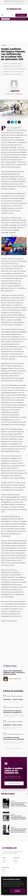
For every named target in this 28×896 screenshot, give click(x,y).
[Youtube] (16, 3)
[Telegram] (18, 3)
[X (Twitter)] (8, 122)
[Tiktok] (14, 3)
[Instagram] (9, 3)
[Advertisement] (14, 31)
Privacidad (4, 860)
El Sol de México (11, 621)
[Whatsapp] (20, 3)
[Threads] (11, 3)
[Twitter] (5, 3)
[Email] (23, 3)
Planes (3, 869)
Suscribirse (21, 15)
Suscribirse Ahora (14, 783)
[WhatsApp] (15, 122)
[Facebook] (7, 3)
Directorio (16, 862)
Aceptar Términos (17, 891)
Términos (4, 862)
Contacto (16, 860)
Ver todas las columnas (14, 748)
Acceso (4, 871)
